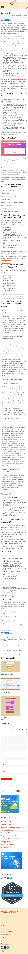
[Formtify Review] (10, 679)
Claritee (3, 158)
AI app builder (10, 638)
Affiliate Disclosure (6, 931)
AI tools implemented (7, 51)
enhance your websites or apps (11, 174)
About (2, 928)
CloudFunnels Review (7, 674)
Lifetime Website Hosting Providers (12, 650)
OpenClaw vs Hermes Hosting (10, 827)
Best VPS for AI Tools (7, 844)
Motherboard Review (7, 830)
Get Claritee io (6, 262)
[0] (26, 8)
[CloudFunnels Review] (10, 661)
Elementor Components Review (11, 839)
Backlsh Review (6, 821)
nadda (4, 645)
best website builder (12, 639)
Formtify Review (20, 654)
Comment (3, 735)
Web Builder (17, 15)
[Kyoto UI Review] (10, 697)
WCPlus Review (6, 847)
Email (2, 764)
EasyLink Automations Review (10, 836)
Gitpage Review (6, 842)
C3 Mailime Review (7, 833)
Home (13, 15)
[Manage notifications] (3, 951)
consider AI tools (17, 79)
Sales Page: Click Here (7, 199)
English (18, 1)
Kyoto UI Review (5, 718)
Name (3, 756)
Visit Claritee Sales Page (7, 596)
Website (3, 771)
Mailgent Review (6, 824)
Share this (11, 20)
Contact (3, 937)
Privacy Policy (5, 934)
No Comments (22, 645)
